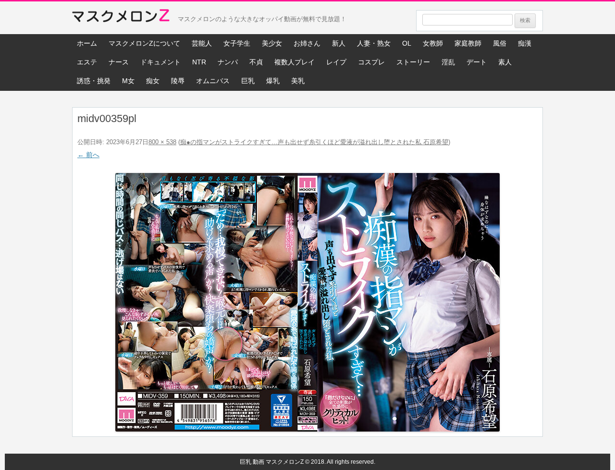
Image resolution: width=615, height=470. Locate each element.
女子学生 (236, 43)
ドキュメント (160, 62)
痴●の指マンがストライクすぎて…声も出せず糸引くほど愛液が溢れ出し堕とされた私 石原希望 (314, 142)
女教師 (433, 43)
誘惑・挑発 (94, 81)
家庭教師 (468, 43)
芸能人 (202, 43)
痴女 (153, 81)
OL (406, 43)
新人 (338, 43)
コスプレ (371, 62)
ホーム (87, 43)
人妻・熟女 (374, 43)
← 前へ (88, 155)
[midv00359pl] (307, 302)
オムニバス (213, 81)
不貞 (256, 62)
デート (477, 62)
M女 (128, 81)
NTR (199, 62)
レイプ (336, 62)
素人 (505, 62)
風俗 (499, 43)
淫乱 (448, 62)
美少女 (272, 43)
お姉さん (307, 43)
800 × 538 (162, 142)
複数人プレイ (294, 62)
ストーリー (413, 62)
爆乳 (273, 81)
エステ (87, 62)
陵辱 (177, 81)
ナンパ (228, 62)
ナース (119, 62)
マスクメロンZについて (144, 43)
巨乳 (248, 81)
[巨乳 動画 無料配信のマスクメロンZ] (121, 17)
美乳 (298, 81)
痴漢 (524, 43)
